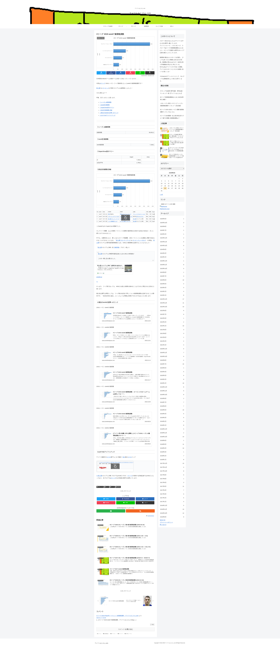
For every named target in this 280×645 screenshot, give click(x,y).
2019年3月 (172, 417)
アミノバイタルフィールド (139, 214)
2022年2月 (172, 322)
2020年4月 (172, 371)
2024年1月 (172, 257)
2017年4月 (172, 490)
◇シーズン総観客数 (105, 102)
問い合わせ (163, 524)
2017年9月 (172, 475)
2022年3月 (172, 318)
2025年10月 (172, 222)
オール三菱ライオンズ (125, 221)
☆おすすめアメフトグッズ (107, 115)
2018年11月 (172, 433)
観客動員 (118, 486)
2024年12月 (172, 238)
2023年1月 (172, 295)
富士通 (98, 88)
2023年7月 (172, 276)
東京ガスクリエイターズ (125, 214)
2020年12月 (172, 348)
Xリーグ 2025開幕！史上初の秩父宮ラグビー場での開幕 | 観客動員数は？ (172, 117)
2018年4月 (172, 448)
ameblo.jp (99, 277)
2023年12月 (172, 261)
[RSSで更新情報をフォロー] (140, 511)
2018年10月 (172, 436)
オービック (105, 88)
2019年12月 (172, 387)
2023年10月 (172, 268)
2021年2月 (172, 341)
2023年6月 (172, 280)
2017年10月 (172, 471)
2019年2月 (172, 421)
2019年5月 (172, 410)
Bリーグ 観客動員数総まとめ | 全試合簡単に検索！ (171, 98)
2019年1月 (172, 425)
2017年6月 (172, 482)
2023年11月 (172, 264)
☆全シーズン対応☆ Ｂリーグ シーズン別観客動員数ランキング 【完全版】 (171, 104)
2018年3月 (172, 452)
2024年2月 (172, 253)
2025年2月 (172, 234)
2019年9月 (172, 398)
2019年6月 (172, 406)
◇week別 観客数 (105, 105)
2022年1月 (172, 326)
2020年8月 (172, 360)
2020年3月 (172, 375)
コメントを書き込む (125, 629)
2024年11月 (172, 241)
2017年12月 (172, 463)
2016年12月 (172, 505)
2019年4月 (172, 413)
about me (162, 520)
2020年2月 (172, 379)
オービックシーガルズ (125, 218)
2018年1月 (172, 459)
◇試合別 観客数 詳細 (106, 110)
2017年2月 (172, 498)
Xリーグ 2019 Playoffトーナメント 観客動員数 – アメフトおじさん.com (117, 615)
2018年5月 (172, 444)
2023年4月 (172, 287)
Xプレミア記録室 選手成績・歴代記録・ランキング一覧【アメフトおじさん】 (172, 92)
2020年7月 (172, 364)
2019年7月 (172, 402)
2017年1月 (172, 501)
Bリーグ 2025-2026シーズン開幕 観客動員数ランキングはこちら (172, 111)
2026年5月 (172, 218)
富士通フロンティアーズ (113, 218)
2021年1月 (172, 345)
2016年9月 (172, 517)
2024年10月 (172, 245)
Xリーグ (102, 83)
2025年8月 (172, 226)
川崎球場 (116, 247)
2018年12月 (172, 429)
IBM (109, 214)
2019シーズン (100, 486)
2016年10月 (172, 513)
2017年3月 (172, 494)
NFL (124, 457)
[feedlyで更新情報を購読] (110, 511)
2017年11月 (172, 467)
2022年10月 (172, 306)
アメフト (113, 486)
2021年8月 (172, 333)
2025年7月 (172, 230)
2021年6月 (172, 337)
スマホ (109, 457)
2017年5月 (172, 486)
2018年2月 (172, 456)
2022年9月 (172, 310)
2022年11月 (172, 303)
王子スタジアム (139, 216)
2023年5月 (172, 283)
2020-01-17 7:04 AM (101, 617)
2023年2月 (172, 291)
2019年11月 (172, 391)
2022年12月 (172, 299)
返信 (153, 624)
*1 (97, 281)
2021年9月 (172, 329)
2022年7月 (172, 314)
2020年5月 (172, 368)
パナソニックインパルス (113, 216)
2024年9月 (172, 249)
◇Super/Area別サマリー (107, 107)
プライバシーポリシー (166, 522)
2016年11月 (172, 509)
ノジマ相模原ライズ (112, 221)
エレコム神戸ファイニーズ (126, 216)
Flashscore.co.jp (164, 209)
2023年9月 (172, 272)
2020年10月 (172, 356)
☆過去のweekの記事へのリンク (109, 113)
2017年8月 (172, 478)
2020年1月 (172, 383)
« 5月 (161, 194)
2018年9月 (172, 440)
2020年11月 (172, 352)
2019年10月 (172, 394)
